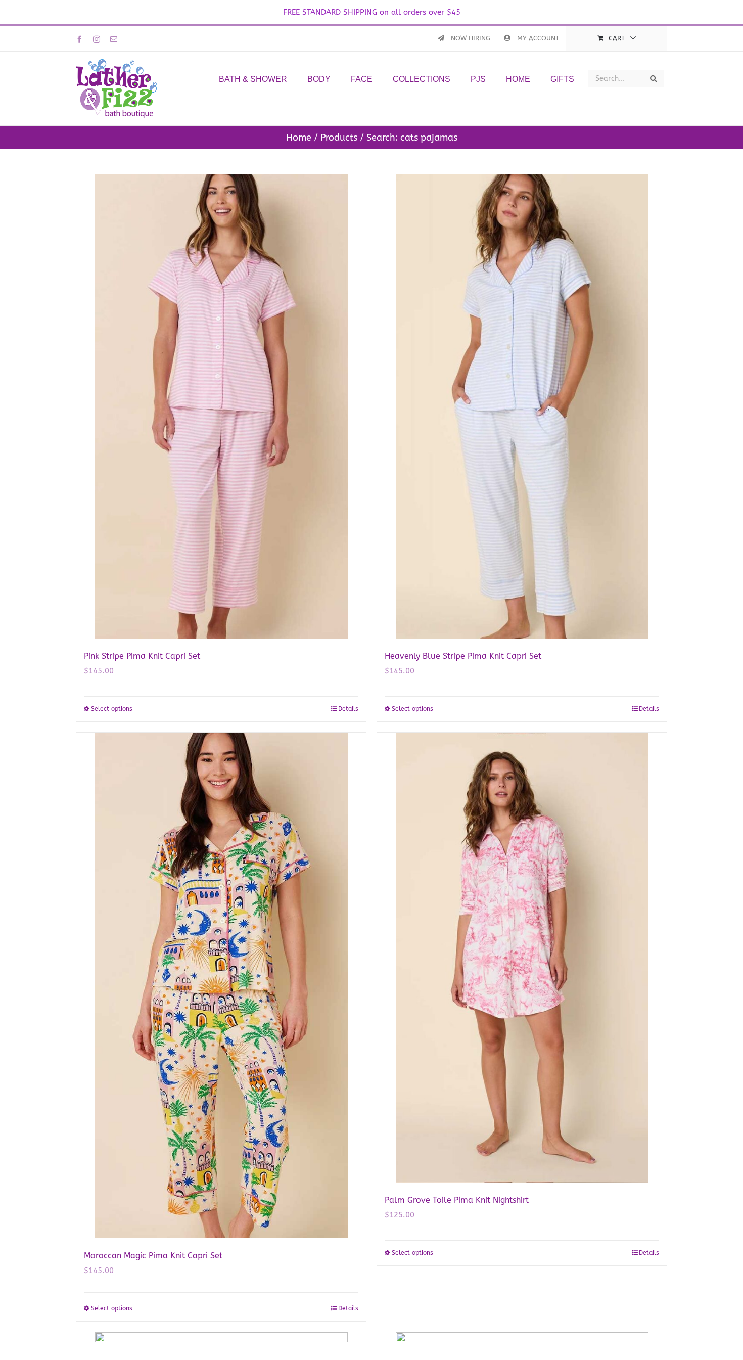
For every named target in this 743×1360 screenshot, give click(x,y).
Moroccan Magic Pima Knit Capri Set (153, 1255)
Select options (111, 708)
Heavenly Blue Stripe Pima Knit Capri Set (463, 656)
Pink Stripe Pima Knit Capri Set (142, 656)
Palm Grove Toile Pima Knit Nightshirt (457, 1200)
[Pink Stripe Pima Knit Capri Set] (221, 406)
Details (348, 708)
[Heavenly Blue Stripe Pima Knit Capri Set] (522, 406)
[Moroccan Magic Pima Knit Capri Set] (221, 985)
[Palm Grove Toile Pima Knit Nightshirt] (522, 958)
